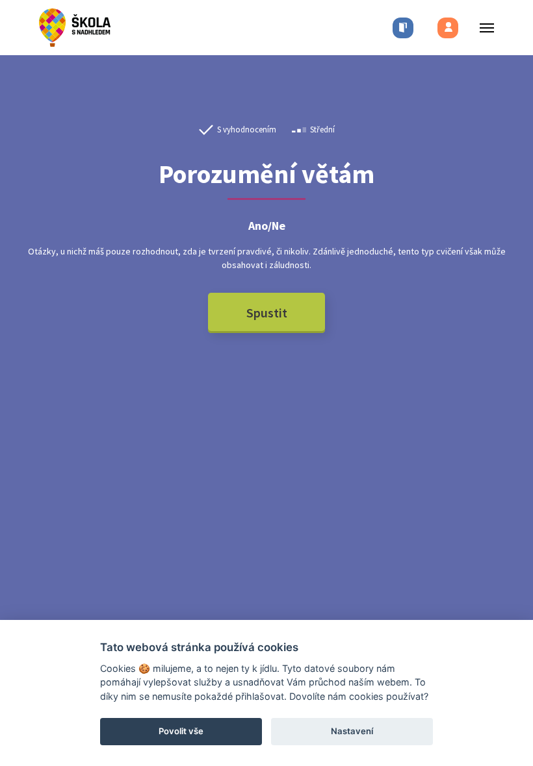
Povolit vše (181, 731)
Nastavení (352, 731)
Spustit (266, 312)
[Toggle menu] (483, 27)
